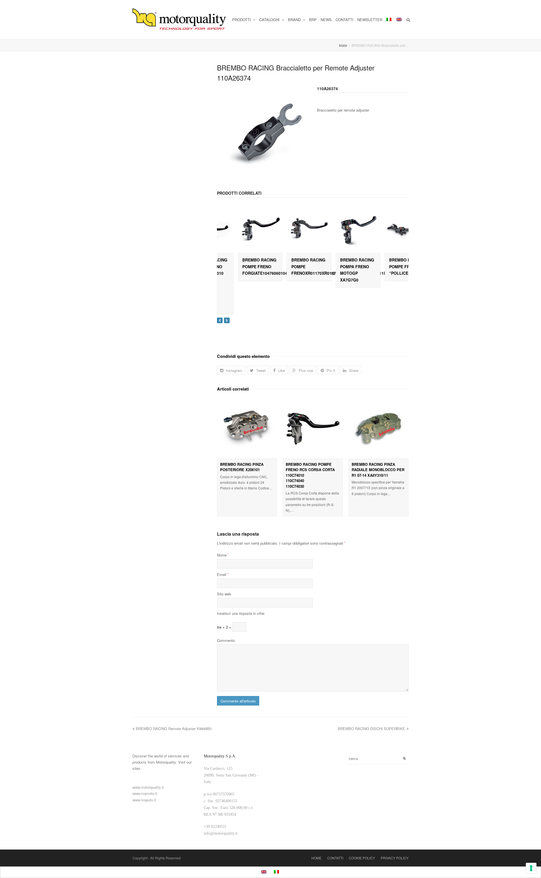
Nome (223, 555)
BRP (313, 19)
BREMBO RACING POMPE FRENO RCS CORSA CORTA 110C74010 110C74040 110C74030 (310, 475)
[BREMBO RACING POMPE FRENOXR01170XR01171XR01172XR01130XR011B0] (288, 230)
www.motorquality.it (148, 787)
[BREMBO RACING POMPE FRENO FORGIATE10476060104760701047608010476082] (239, 230)
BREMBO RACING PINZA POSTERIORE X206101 (241, 467)
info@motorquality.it (221, 833)
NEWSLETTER (369, 19)
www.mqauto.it (144, 799)
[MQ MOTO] (179, 19)
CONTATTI (344, 19)
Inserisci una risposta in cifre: (241, 613)
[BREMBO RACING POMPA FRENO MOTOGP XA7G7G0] (337, 230)
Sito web (224, 594)
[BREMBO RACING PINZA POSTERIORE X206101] (247, 428)
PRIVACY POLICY (395, 857)
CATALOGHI (270, 19)
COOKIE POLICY (362, 857)
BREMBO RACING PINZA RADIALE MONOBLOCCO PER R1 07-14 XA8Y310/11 (378, 470)
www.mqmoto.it (144, 793)
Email (223, 574)
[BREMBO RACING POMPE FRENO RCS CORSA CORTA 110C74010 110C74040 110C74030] (313, 428)
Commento (226, 640)
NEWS (326, 19)
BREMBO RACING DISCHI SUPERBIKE (371, 728)
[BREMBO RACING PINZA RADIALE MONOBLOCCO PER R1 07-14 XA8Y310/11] (379, 428)
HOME (316, 857)
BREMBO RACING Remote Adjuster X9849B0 (174, 728)
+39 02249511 (215, 826)
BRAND (295, 19)
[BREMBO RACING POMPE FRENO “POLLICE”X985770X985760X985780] (386, 230)
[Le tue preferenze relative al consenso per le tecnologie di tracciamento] (531, 868)
